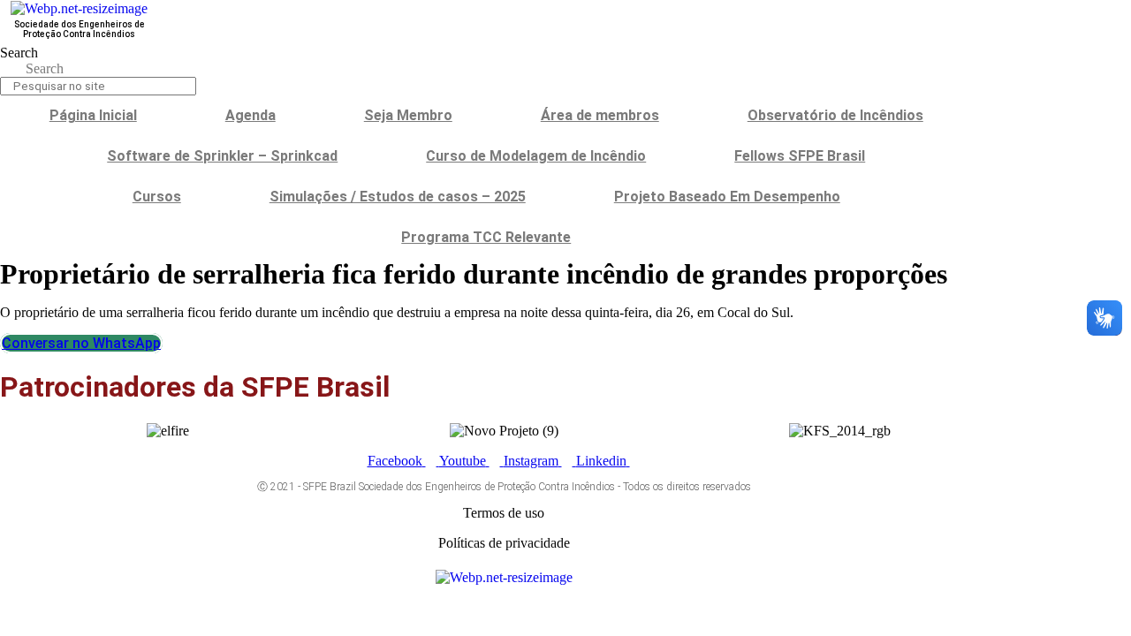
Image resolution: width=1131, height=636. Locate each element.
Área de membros (600, 115)
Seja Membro (408, 115)
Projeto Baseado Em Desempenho (727, 196)
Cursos (157, 196)
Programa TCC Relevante (486, 237)
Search (19, 52)
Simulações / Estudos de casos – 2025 (397, 196)
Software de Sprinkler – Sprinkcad (222, 156)
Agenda (250, 115)
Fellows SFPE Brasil (799, 156)
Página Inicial (93, 115)
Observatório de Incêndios (835, 115)
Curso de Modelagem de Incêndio (536, 156)
